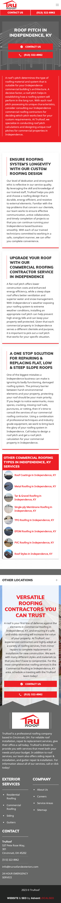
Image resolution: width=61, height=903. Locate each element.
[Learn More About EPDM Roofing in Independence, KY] (31, 531)
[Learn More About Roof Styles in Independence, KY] (31, 554)
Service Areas (45, 803)
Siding (10, 815)
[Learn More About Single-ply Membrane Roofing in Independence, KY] (31, 509)
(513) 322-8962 (10, 859)
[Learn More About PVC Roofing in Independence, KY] (31, 542)
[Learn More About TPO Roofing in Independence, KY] (31, 520)
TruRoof (7, 841)
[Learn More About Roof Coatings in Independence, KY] (31, 475)
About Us (42, 789)
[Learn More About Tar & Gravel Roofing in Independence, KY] (31, 497)
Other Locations (17, 580)
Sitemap (42, 810)
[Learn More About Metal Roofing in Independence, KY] (31, 486)
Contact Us (15, 12)
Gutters (11, 822)
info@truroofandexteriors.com (20, 866)
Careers (41, 796)
